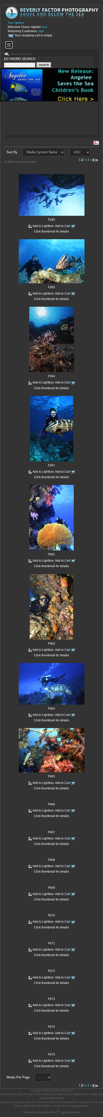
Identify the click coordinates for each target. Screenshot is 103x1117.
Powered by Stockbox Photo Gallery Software (51, 1112)
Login (41, 31)
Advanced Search (21, 54)
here (44, 26)
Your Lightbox (16, 22)
